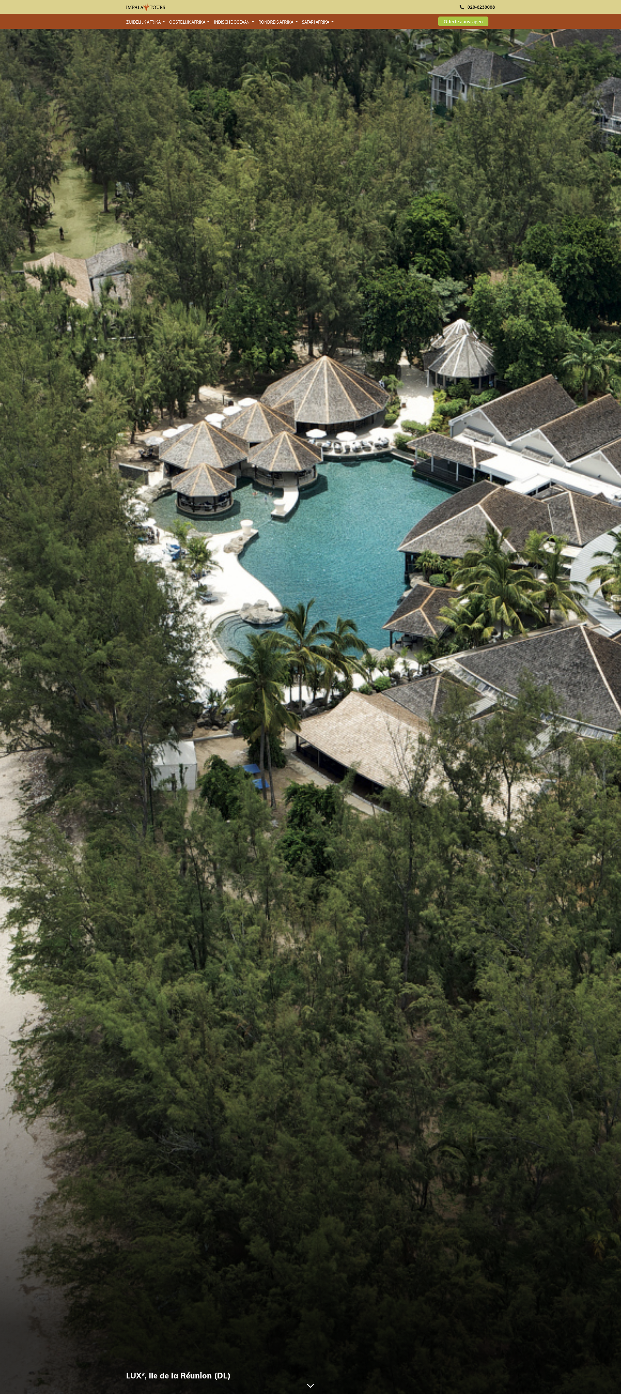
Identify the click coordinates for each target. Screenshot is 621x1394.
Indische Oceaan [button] (232, 22)
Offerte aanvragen (463, 21)
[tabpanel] (310, 711)
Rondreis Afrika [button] (276, 22)
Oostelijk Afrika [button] (187, 22)
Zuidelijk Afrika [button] (143, 22)
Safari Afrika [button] (316, 22)
